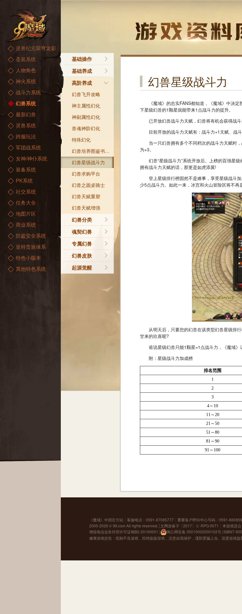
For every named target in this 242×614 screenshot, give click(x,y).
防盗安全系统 (31, 235)
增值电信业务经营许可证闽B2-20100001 (123, 531)
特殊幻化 (81, 139)
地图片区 (26, 213)
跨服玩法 (26, 136)
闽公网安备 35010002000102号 (194, 531)
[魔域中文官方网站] (28, 25)
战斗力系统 (28, 92)
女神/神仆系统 (31, 158)
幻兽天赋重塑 (86, 196)
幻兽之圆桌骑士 (88, 185)
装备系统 (26, 169)
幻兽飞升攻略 (86, 94)
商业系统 (26, 224)
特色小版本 (28, 257)
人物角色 (26, 70)
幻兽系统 (26, 103)
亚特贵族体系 (31, 246)
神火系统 (26, 81)
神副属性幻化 (86, 116)
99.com (119, 525)
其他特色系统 (31, 268)
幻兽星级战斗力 (88, 162)
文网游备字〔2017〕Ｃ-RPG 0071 (189, 525)
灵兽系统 (26, 125)
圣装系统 (26, 59)
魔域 (97, 519)
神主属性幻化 (86, 105)
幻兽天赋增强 (86, 207)
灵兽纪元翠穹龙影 (36, 48)
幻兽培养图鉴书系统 (93, 151)
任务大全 (26, 202)
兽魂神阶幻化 (86, 128)
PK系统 (24, 180)
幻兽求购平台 (86, 173)
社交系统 (26, 191)
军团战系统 (28, 147)
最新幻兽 (26, 114)
